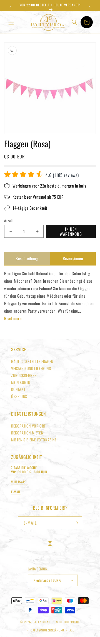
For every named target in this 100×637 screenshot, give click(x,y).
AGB (72, 630)
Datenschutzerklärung (47, 630)
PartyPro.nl (41, 621)
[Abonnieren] (76, 522)
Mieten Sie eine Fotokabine (34, 440)
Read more (12, 318)
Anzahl (8, 220)
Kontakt (18, 389)
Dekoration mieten (27, 433)
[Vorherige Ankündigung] (10, 7)
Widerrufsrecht (68, 622)
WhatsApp (19, 481)
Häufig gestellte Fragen (32, 361)
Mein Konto (21, 382)
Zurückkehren (23, 375)
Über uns (19, 396)
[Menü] (11, 22)
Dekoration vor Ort (28, 426)
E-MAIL (16, 491)
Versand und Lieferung (31, 368)
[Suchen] (74, 22)
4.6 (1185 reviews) (61, 175)
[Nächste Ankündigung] (90, 7)
